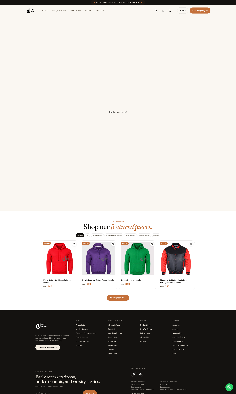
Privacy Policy (178, 349)
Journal (88, 10)
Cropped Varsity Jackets (114, 235)
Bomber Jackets (144, 235)
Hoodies (156, 235)
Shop (44, 10)
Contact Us (176, 333)
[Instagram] (133, 374)
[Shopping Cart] (163, 11)
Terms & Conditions (180, 345)
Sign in (183, 10)
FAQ (174, 353)
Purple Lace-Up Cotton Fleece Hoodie (98, 280)
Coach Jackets (130, 235)
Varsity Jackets (97, 235)
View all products (117, 298)
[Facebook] (140, 374)
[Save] (74, 244)
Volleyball (112, 341)
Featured (80, 235)
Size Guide (144, 337)
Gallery (143, 341)
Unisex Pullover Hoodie (131, 280)
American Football (115, 333)
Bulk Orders (75, 10)
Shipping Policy (178, 337)
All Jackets (80, 325)
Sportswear (112, 353)
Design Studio (58, 10)
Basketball (112, 345)
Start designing (198, 10)
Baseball (111, 329)
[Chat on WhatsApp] (229, 387)
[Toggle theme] (170, 11)
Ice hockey (112, 337)
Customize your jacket (46, 347)
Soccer (111, 349)
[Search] (156, 11)
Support (99, 10)
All (87, 235)
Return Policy (177, 341)
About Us (176, 325)
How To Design (146, 329)
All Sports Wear (114, 325)
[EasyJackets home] (31, 10)
